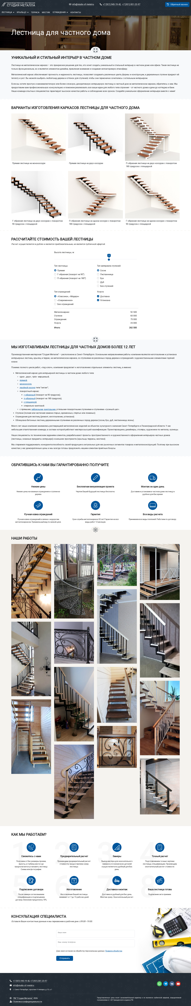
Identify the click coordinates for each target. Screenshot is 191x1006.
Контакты (75, 12)
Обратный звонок (179, 4)
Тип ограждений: (62, 292)
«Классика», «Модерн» (68, 296)
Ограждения (59, 12)
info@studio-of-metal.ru (83, 4)
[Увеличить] (15, 613)
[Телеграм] (165, 983)
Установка (105, 300)
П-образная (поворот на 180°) (71, 278)
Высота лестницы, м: (64, 252)
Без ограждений (65, 304)
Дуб (102, 282)
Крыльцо (21, 12)
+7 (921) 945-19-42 (112, 4)
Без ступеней (106, 286)
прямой (23, 380)
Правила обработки (113, 951)
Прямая (61, 270)
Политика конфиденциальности (27, 1001)
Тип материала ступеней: (109, 266)
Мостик (46, 12)
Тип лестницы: (61, 266)
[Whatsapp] (159, 983)
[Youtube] (178, 983)
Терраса (35, 12)
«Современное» (65, 300)
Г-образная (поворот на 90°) (70, 274)
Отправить (65, 958)
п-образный (29, 398)
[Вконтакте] (171, 983)
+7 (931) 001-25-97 (131, 4)
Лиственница (106, 274)
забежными (37, 409)
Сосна (103, 270)
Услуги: (100, 292)
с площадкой (30, 402)
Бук (102, 278)
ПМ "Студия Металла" (23, 998)
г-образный (29, 395)
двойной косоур (27, 387)
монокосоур (25, 384)
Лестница (7, 12)
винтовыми (49, 409)
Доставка (105, 296)
